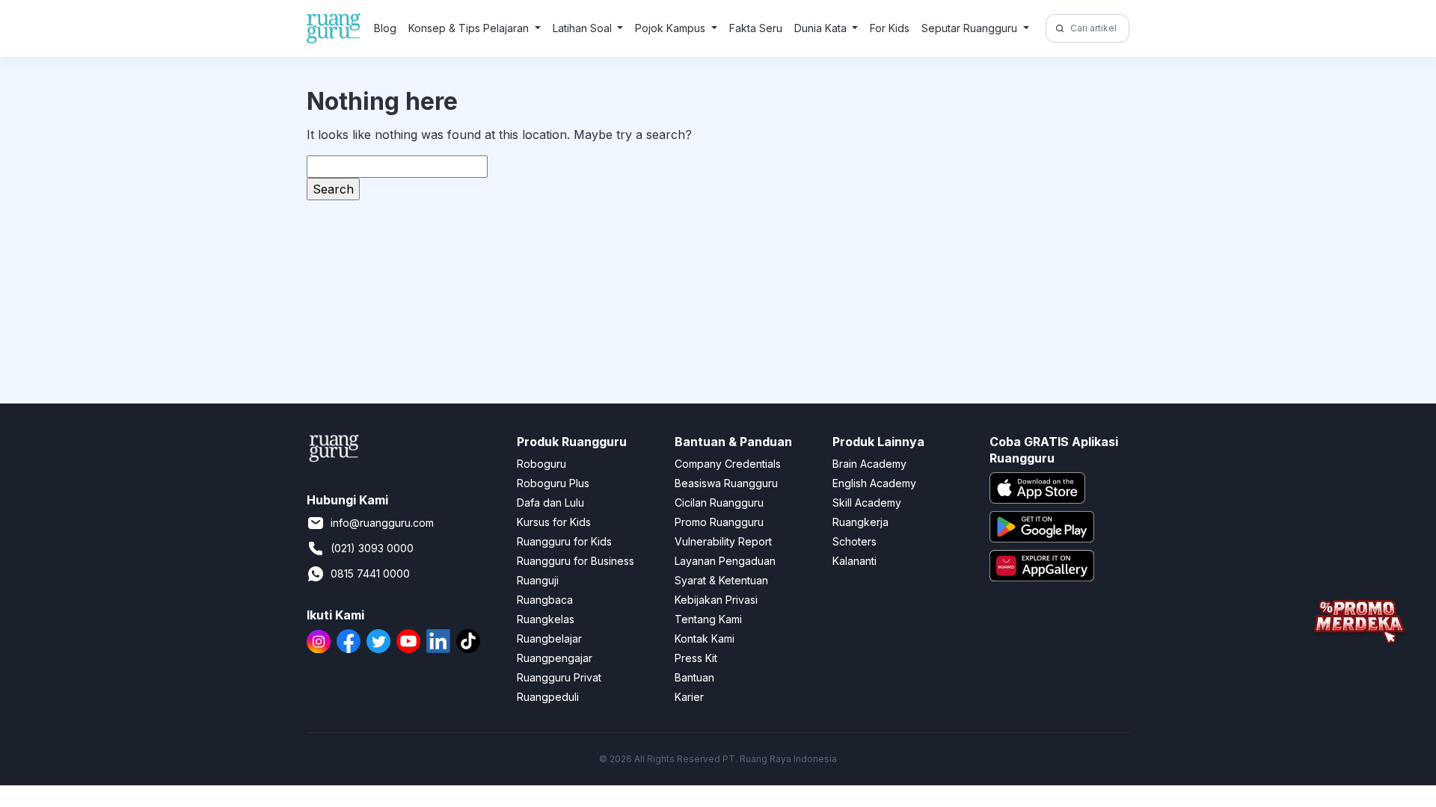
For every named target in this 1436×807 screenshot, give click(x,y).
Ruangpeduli (548, 696)
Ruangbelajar (549, 638)
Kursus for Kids (554, 522)
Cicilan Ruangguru (719, 502)
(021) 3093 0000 (372, 548)
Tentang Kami (708, 619)
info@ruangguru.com (382, 522)
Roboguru (541, 463)
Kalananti (854, 560)
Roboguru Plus (553, 483)
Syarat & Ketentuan (721, 580)
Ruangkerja (860, 522)
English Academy (874, 483)
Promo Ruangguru (719, 522)
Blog (385, 28)
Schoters (854, 541)
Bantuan (694, 677)
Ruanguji (538, 580)
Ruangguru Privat (559, 677)
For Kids (889, 28)
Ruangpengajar (554, 658)
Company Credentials (728, 463)
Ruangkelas (545, 619)
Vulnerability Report (723, 541)
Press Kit (696, 658)
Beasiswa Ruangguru (726, 483)
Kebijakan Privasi (716, 599)
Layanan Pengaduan (725, 560)
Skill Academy (866, 502)
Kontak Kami (704, 638)
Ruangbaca (545, 599)
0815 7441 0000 (370, 573)
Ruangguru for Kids (564, 541)
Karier (689, 696)
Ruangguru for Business (575, 560)
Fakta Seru (755, 28)
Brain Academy (869, 463)
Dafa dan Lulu (550, 502)
